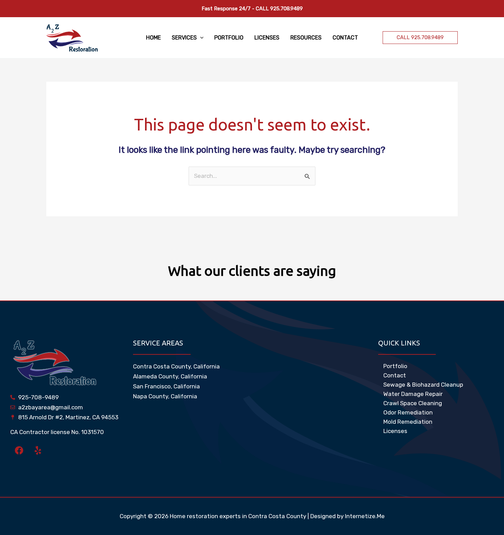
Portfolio (395, 366)
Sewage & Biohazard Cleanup (423, 384)
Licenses (395, 431)
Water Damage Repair (413, 393)
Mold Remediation (407, 421)
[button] (200, 38)
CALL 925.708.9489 (279, 8)
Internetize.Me (365, 516)
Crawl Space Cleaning (412, 403)
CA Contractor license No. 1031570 (57, 432)
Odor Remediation (408, 412)
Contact (394, 375)
